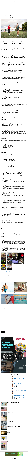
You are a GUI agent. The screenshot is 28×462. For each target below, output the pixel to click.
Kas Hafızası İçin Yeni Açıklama (5, 304)
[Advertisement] (14, 9)
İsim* (1, 321)
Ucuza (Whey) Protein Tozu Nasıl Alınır (19, 395)
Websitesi (2, 326)
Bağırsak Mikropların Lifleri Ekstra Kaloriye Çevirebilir (13, 426)
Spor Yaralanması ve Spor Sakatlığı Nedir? (20, 292)
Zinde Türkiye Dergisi (14, 1)
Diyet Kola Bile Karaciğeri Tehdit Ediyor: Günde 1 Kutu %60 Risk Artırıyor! (13, 402)
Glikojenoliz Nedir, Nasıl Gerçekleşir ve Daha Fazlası (20, 305)
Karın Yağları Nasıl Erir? (17, 385)
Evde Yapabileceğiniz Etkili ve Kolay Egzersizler (20, 390)
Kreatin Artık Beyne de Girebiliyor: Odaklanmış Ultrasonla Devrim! (12, 422)
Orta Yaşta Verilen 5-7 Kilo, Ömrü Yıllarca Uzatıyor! (13, 445)
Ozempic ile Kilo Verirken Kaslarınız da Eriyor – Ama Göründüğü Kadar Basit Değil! (13, 407)
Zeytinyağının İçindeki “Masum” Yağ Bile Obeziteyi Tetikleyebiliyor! (13, 436)
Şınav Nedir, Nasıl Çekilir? (17, 380)
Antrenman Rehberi (8, 271)
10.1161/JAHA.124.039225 (9, 246)
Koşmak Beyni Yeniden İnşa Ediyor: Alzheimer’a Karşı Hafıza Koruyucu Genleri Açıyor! (13, 431)
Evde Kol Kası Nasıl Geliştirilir (18, 392)
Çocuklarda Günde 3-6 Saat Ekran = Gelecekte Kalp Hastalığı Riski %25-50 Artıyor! (13, 412)
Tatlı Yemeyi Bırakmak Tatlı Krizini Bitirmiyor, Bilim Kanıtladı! (13, 441)
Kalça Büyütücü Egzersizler (17, 383)
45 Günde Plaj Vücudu (4, 292)
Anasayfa (1, 15)
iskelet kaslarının (5, 54)
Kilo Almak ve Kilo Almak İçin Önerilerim (19, 397)
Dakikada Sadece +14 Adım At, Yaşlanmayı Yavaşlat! (13, 416)
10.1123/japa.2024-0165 (20, 244)
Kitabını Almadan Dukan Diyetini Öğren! (19, 378)
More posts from (3, 278)
